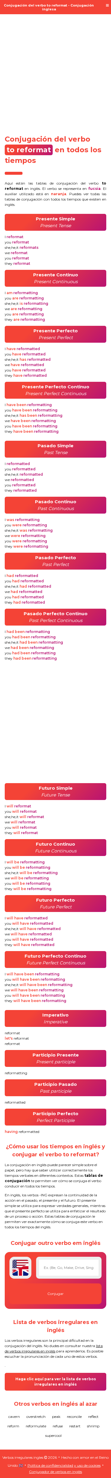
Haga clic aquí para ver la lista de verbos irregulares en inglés (55, 1381)
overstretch (36, 1416)
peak (56, 1416)
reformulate (36, 1426)
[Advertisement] (55, 70)
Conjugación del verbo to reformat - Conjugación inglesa (49, 7)
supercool (53, 1435)
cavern (14, 1416)
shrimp (93, 1426)
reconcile (74, 1416)
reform (13, 1426)
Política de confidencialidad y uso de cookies (64, 1465)
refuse (58, 1426)
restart (75, 1426)
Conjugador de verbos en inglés (55, 1471)
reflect (93, 1416)
